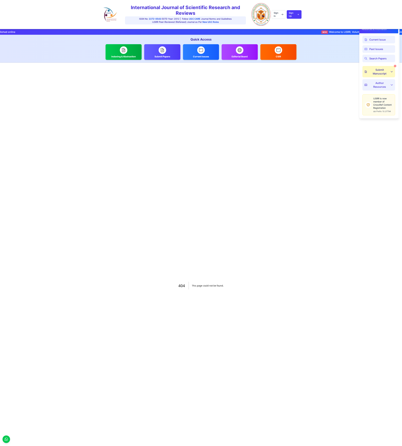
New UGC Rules (210, 22)
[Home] (109, 14)
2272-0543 (155, 18)
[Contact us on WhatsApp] (6, 439)
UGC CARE (194, 18)
